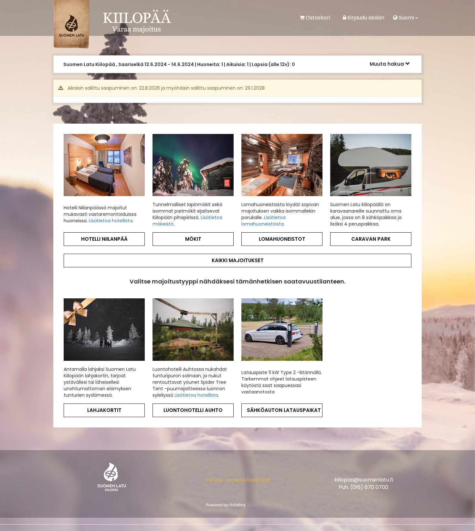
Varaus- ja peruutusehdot (237, 483)
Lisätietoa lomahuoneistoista (263, 223)
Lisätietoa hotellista (110, 224)
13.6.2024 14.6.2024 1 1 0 (179, 64)
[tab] (237, 66)
